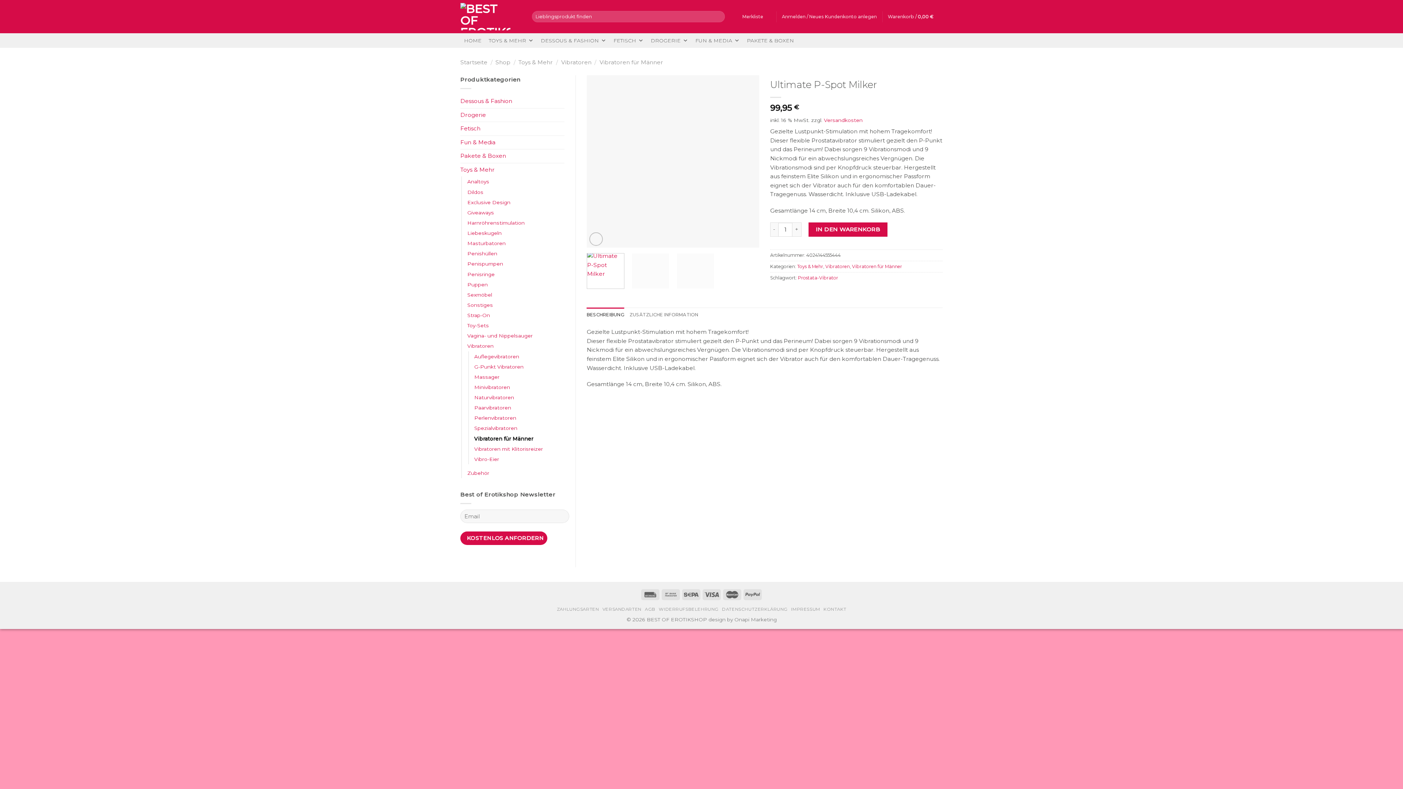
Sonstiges (480, 305)
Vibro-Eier (486, 459)
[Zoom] (596, 239)
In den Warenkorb (848, 229)
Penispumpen (485, 264)
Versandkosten (843, 120)
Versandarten (622, 609)
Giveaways (480, 213)
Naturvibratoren (494, 397)
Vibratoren (576, 62)
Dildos (475, 192)
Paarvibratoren (492, 408)
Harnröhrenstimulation (496, 223)
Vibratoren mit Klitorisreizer (508, 449)
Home (473, 40)
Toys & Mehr (507, 40)
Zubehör (478, 473)
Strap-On (478, 315)
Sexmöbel (479, 295)
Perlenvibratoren (495, 418)
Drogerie (666, 40)
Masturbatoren (486, 243)
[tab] (605, 315)
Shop (502, 62)
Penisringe (481, 274)
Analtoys (478, 181)
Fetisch (624, 40)
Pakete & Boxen (770, 40)
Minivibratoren (492, 387)
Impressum (805, 609)
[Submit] (718, 16)
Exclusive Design (488, 202)
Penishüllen (482, 253)
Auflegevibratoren (496, 356)
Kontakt (835, 609)
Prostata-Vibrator (818, 278)
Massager (486, 377)
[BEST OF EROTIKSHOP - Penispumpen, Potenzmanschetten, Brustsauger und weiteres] (490, 16)
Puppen (477, 284)
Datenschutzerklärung (755, 609)
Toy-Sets (478, 325)
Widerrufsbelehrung (689, 609)
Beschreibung (605, 314)
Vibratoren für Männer (631, 62)
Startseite (473, 62)
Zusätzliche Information (664, 314)
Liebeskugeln (484, 233)
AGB (650, 609)
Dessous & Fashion (570, 40)
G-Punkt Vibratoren (499, 367)
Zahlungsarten (578, 609)
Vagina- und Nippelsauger (500, 336)
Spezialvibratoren (495, 428)
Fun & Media (713, 40)
